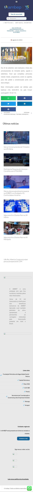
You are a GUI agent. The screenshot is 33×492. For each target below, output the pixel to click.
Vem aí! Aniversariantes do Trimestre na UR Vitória (16, 148)
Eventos (28, 22)
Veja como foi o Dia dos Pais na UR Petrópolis (15, 238)
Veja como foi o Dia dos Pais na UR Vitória (15, 216)
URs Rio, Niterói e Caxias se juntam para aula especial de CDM (16, 260)
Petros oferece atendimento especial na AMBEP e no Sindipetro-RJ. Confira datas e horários (16, 193)
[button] (16, 1)
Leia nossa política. (18, 479)
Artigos (19, 22)
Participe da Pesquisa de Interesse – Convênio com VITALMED (16, 170)
